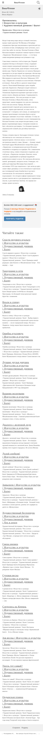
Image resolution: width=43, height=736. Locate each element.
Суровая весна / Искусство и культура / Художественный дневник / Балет (17, 580)
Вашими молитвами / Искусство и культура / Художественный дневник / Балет (17, 398)
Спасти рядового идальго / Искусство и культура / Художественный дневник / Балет (17, 244)
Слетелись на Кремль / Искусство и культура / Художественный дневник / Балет (17, 611)
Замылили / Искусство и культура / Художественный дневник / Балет (21, 488)
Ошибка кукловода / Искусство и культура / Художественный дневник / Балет (17, 338)
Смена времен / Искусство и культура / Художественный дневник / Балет (17, 548)
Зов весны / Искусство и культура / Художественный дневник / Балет (21, 641)
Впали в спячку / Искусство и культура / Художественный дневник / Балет (17, 307)
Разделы (25, 728)
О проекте (16, 728)
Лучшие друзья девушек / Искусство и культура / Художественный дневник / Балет (17, 367)
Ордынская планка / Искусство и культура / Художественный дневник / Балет (17, 701)
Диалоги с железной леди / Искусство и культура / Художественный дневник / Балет (17, 429)
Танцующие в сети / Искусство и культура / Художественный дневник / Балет (17, 275)
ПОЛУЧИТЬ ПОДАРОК (14, 219)
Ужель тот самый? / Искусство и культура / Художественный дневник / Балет (17, 670)
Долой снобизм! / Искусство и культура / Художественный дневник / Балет (17, 458)
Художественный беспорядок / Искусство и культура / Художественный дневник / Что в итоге (18, 517)
